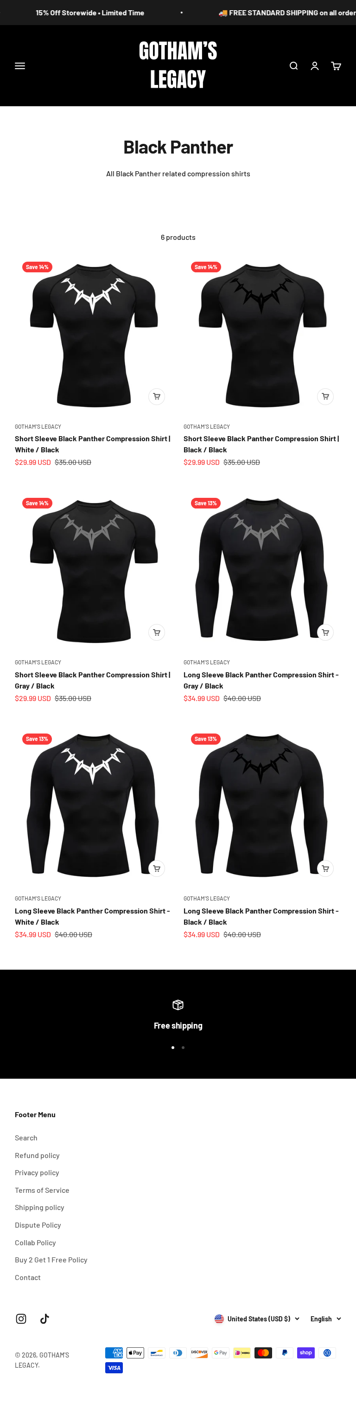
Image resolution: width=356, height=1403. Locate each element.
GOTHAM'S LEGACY (38, 426)
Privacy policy (37, 1172)
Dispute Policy (38, 1224)
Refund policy (37, 1155)
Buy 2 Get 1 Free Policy (51, 1259)
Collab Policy (35, 1242)
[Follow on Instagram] (21, 1319)
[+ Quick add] (156, 396)
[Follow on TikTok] (44, 1319)
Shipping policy (39, 1207)
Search (26, 1137)
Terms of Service (42, 1189)
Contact (28, 1277)
